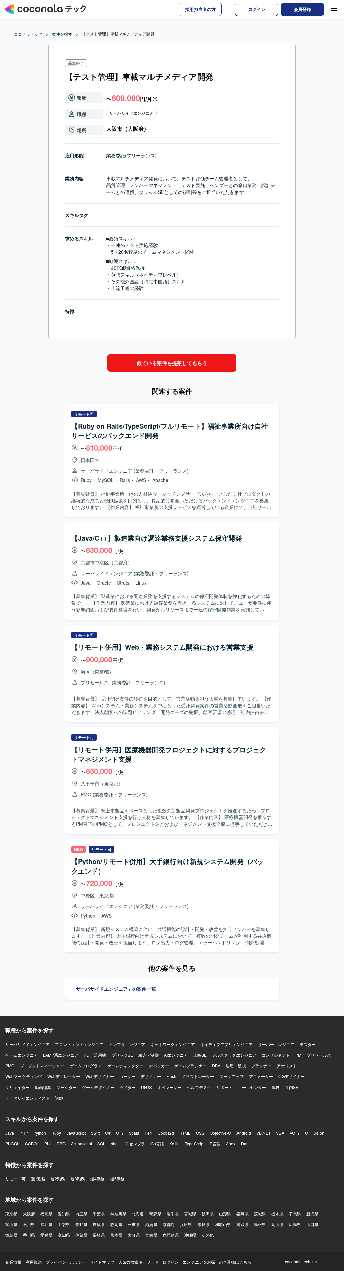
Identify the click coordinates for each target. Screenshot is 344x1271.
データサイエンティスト (27, 1098)
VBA (280, 1133)
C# (108, 1133)
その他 (208, 1235)
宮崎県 (151, 1235)
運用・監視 (236, 1065)
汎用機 (100, 1055)
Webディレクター (63, 1076)
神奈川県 (118, 1213)
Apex (230, 1143)
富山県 (11, 1224)
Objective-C (220, 1133)
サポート (224, 1087)
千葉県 (99, 1213)
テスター (308, 1044)
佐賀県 (81, 1235)
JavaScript (76, 1133)
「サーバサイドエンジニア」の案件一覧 (113, 988)
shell (115, 1143)
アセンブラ (135, 1143)
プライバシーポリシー (66, 1262)
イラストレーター (198, 1076)
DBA (216, 1065)
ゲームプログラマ (86, 1065)
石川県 (29, 1224)
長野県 (81, 1224)
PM (298, 1055)
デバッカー (159, 1065)
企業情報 (13, 1262)
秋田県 (208, 1213)
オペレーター (169, 1087)
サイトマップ (102, 1262)
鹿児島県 (171, 1235)
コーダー (127, 1076)
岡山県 (277, 1224)
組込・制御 (148, 1055)
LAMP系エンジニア (60, 1055)
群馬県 (295, 1213)
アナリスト (287, 1065)
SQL (101, 1143)
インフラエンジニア (127, 1044)
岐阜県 (99, 1224)
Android (243, 1133)
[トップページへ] (45, 9)
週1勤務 (38, 1178)
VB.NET (263, 1133)
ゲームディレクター (125, 1065)
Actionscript (81, 1143)
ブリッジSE (122, 1055)
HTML (184, 1133)
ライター (128, 1087)
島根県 (260, 1224)
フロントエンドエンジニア (79, 1044)
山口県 (312, 1224)
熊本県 (116, 1235)
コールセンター (252, 1087)
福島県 (242, 1213)
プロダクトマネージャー (42, 1065)
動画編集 (43, 1087)
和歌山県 (223, 1224)
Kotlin (174, 1143)
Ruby (56, 1133)
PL (86, 1055)
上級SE (200, 1055)
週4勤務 (97, 1178)
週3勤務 (78, 1178)
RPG (61, 1143)
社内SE (291, 1087)
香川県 (29, 1235)
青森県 (155, 1213)
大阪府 (29, 1213)
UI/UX (146, 1087)
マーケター (66, 1087)
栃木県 (277, 1213)
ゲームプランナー (190, 1065)
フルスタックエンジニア (234, 1055)
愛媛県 (46, 1235)
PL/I (47, 1143)
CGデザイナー (291, 1076)
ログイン (171, 1262)
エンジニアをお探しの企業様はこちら (217, 1262)
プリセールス (319, 1055)
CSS (200, 1133)
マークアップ (231, 1076)
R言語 (215, 1143)
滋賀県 (151, 1224)
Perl (148, 1133)
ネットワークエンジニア (172, 1044)
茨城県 (260, 1213)
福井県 (46, 1224)
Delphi (319, 1133)
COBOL (32, 1143)
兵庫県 (186, 1224)
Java (9, 1133)
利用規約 (34, 1262)
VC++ (295, 1133)
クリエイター (17, 1087)
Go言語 (157, 1143)
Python (39, 1133)
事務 (275, 1087)
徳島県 (11, 1235)
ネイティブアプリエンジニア (226, 1044)
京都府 (169, 1224)
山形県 (225, 1213)
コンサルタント (276, 1055)
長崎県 (99, 1235)
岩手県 (173, 1213)
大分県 (134, 1235)
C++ (120, 1133)
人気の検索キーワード (138, 1262)
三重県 (134, 1224)
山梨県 (64, 1224)
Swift (95, 1133)
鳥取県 (242, 1224)
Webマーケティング (23, 1076)
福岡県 (46, 1213)
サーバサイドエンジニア (131, 113)
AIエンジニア (176, 1055)
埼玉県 (81, 1213)
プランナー (261, 1065)
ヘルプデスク (199, 1087)
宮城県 (190, 1213)
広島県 (295, 1224)
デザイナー (151, 1076)
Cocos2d (166, 1133)
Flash (171, 1076)
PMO (9, 1065)
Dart (245, 1143)
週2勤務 (58, 1178)
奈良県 (204, 1224)
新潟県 (312, 1213)
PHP (23, 1133)
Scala (134, 1133)
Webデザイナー (99, 1076)
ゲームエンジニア (21, 1055)
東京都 (11, 1213)
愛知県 (64, 1213)
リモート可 (15, 1178)
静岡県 (116, 1224)
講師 (59, 1098)
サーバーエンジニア (276, 1044)
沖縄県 (190, 1235)
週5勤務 (117, 1178)
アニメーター (261, 1076)
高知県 (64, 1235)
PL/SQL (12, 1143)
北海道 (138, 1213)
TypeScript (194, 1143)
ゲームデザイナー (98, 1087)
